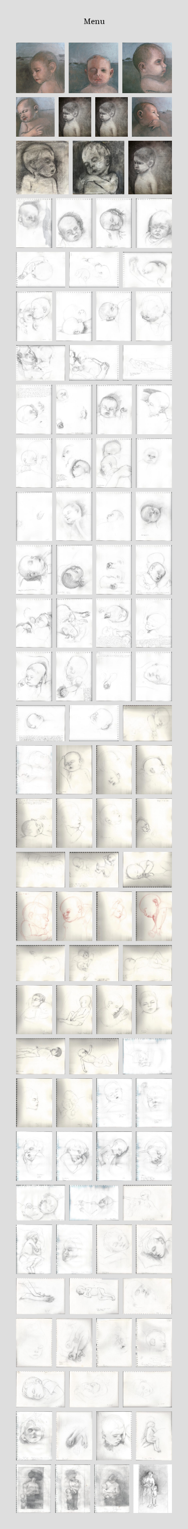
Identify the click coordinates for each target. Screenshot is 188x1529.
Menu (94, 21)
